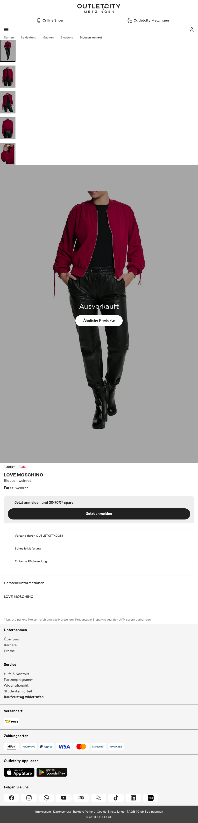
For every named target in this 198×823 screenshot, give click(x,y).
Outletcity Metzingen (99, 8)
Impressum (43, 812)
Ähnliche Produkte (99, 320)
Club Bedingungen (150, 812)
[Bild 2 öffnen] (7, 77)
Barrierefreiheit (84, 812)
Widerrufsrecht (16, 685)
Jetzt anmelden (99, 514)
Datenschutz (62, 812)
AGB (131, 812)
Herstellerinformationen (24, 583)
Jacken (48, 37)
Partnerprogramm (18, 679)
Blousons (66, 37)
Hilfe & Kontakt (16, 674)
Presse (9, 651)
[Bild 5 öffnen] (7, 154)
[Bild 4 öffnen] (7, 128)
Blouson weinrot (91, 37)
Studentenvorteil (18, 691)
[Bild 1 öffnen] (7, 51)
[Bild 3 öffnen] (7, 102)
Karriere (10, 645)
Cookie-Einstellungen (111, 812)
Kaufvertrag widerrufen (24, 697)
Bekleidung (28, 37)
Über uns (11, 639)
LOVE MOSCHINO (23, 475)
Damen (9, 37)
